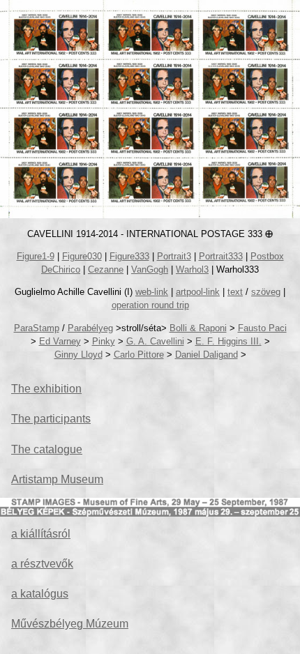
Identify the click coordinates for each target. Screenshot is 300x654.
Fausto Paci (262, 328)
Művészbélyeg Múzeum (69, 624)
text (235, 292)
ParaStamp (36, 328)
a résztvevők (42, 564)
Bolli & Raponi (198, 328)
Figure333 (129, 256)
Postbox (267, 256)
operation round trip (150, 305)
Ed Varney (60, 341)
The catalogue (46, 449)
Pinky (103, 341)
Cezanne (105, 269)
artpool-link (198, 292)
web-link (151, 292)
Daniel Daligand (206, 354)
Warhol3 (192, 269)
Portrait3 (174, 256)
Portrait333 (221, 256)
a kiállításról (40, 534)
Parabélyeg (90, 328)
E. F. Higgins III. (228, 341)
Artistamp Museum (57, 479)
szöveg (265, 292)
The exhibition (46, 389)
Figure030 (82, 256)
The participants (51, 419)
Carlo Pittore (139, 354)
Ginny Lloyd (78, 354)
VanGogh (149, 269)
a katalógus (39, 594)
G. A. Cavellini (155, 341)
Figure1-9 (35, 256)
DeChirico (60, 269)
